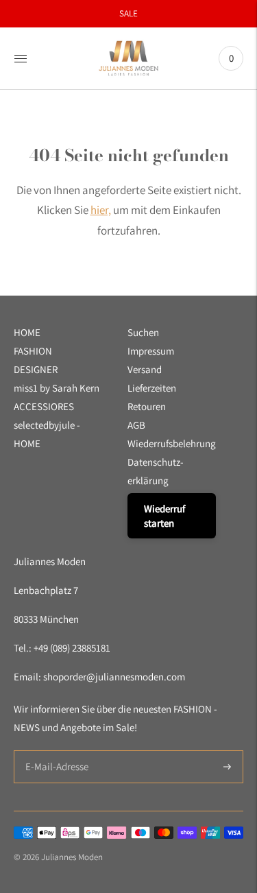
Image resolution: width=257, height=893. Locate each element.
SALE (128, 13)
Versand (144, 369)
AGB (136, 424)
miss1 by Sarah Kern (56, 387)
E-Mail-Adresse (53, 751)
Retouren (146, 406)
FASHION (33, 350)
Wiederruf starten (164, 515)
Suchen (143, 332)
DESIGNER (36, 369)
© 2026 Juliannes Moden (58, 857)
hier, (100, 209)
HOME (27, 332)
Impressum (150, 350)
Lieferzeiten (151, 387)
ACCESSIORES (44, 406)
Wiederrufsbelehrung (171, 443)
